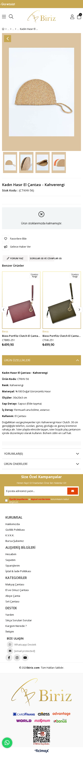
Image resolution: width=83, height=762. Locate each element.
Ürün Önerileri (15, 464)
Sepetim (10, 560)
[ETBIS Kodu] (41, 735)
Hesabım (10, 554)
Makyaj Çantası (14, 584)
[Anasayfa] (5, 29)
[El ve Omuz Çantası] (15, 29)
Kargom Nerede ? (16, 626)
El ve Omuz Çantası (17, 590)
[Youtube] (25, 657)
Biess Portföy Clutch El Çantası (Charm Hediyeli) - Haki (62, 335)
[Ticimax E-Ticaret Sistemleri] (41, 751)
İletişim (9, 631)
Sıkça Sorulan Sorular (18, 620)
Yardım (9, 614)
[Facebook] (8, 657)
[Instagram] (17, 657)
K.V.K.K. (9, 535)
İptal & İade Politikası (18, 571)
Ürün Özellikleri (17, 360)
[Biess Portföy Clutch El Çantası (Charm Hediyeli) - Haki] (62, 300)
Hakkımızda (12, 524)
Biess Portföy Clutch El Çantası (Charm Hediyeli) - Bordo (21, 335)
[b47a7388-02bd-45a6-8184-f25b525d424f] (41, 692)
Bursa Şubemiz (14, 541)
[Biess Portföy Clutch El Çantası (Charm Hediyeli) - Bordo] (21, 300)
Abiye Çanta (12, 596)
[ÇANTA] (10, 29)
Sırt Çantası (12, 601)
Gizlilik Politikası (15, 529)
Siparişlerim (12, 565)
